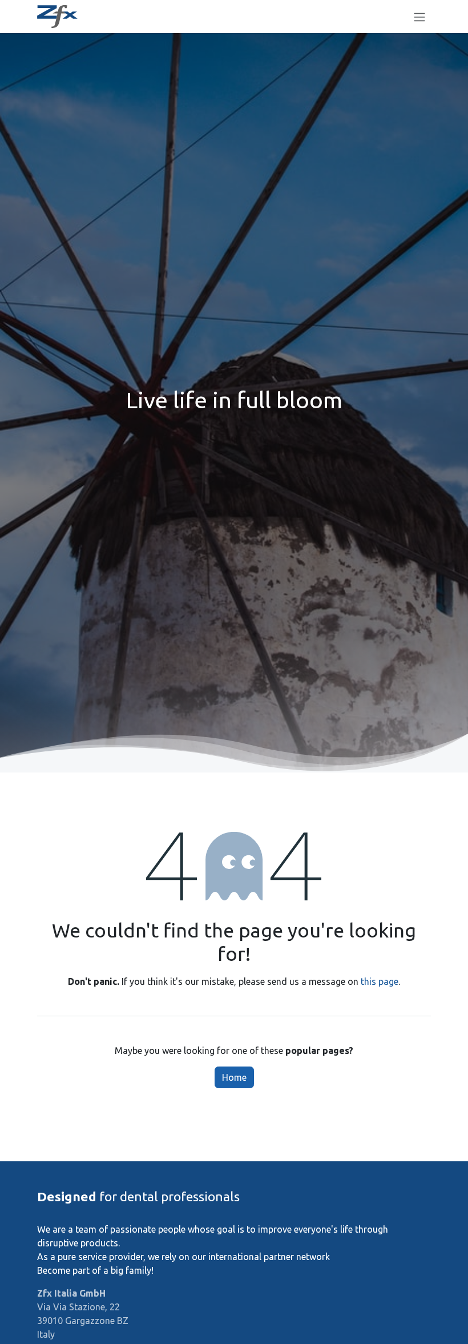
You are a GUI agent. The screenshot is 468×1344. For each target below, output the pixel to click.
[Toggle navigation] (419, 17)
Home (234, 1077)
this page (379, 981)
